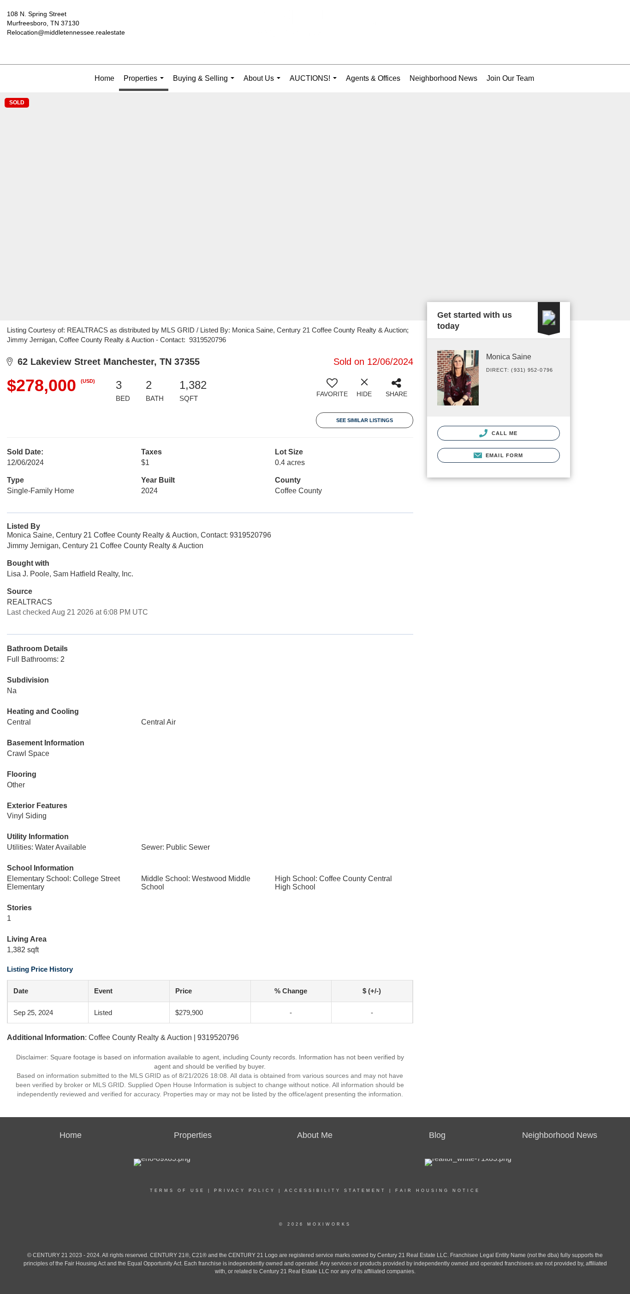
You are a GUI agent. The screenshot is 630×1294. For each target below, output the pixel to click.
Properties (145, 82)
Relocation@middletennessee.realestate (66, 32)
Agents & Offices (373, 78)
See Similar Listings (364, 420)
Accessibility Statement (335, 1190)
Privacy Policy (244, 1190)
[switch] (332, 391)
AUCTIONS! (315, 83)
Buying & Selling (205, 83)
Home (104, 78)
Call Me (504, 433)
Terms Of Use (177, 1190)
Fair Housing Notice (437, 1190)
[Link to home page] (315, 32)
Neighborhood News (443, 78)
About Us (264, 83)
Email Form (503, 455)
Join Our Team (510, 78)
